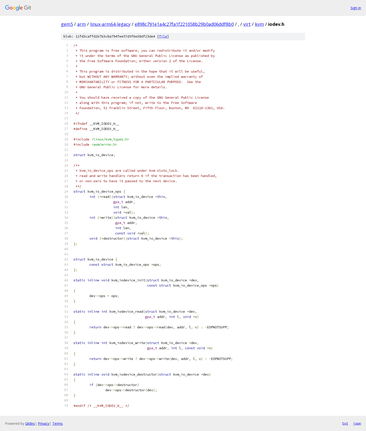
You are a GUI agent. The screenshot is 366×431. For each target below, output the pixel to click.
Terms (57, 423)
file (163, 36)
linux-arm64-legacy (110, 24)
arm (81, 24)
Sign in (356, 7)
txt (345, 423)
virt (247, 24)
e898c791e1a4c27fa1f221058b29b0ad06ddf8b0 (184, 24)
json (357, 423)
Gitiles (30, 423)
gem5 (67, 24)
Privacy (43, 423)
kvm (259, 24)
